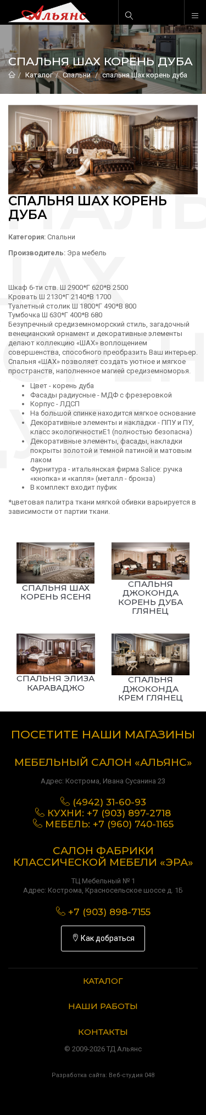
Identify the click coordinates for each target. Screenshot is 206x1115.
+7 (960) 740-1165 (133, 824)
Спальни (77, 75)
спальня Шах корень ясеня (55, 592)
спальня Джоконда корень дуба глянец (150, 598)
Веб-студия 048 (131, 1075)
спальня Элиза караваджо (55, 683)
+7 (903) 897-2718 (129, 813)
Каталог (39, 75)
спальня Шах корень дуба (144, 75)
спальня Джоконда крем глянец (150, 688)
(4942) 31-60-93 (109, 802)
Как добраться (107, 938)
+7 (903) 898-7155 (109, 911)
